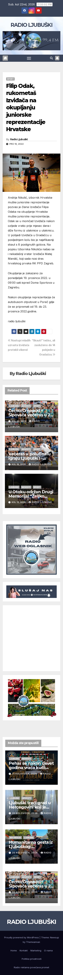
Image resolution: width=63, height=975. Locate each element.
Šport (10, 79)
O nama (48, 950)
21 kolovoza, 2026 (25, 773)
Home (13, 950)
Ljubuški (14, 406)
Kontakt (24, 950)
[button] (51, 58)
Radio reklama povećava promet (31, 967)
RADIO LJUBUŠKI (31, 25)
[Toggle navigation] (29, 58)
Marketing (35, 950)
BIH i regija (15, 838)
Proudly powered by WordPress (22, 937)
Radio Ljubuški (19, 139)
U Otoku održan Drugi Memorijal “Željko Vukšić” (30, 496)
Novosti (26, 406)
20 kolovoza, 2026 (25, 813)
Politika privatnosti (31, 958)
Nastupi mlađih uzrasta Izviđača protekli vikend (19, 345)
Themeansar (33, 942)
